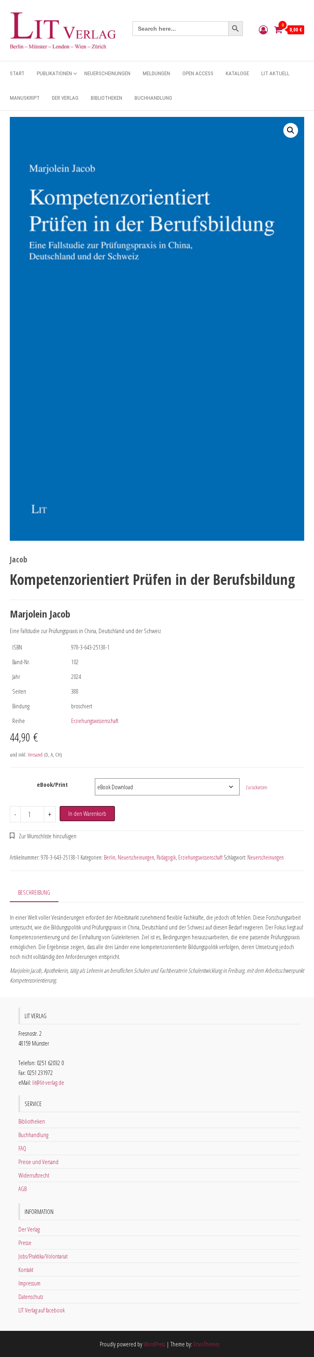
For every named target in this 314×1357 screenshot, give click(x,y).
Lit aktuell (275, 73)
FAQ (22, 1148)
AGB (22, 1189)
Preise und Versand (38, 1162)
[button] (290, 130)
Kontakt (25, 1269)
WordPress (154, 1344)
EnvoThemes (206, 1344)
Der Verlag (65, 98)
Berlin (109, 857)
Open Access (197, 73)
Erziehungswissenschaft (94, 721)
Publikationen (54, 73)
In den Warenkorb (87, 813)
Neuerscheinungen (107, 73)
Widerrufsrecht (33, 1175)
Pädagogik (166, 857)
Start (17, 73)
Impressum (29, 1283)
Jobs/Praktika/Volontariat (42, 1256)
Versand (35, 754)
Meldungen (156, 73)
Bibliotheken (106, 98)
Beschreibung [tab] (34, 892)
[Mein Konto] (263, 29)
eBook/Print (52, 784)
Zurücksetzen (256, 787)
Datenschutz (30, 1296)
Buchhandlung (153, 98)
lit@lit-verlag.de (48, 1082)
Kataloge (237, 73)
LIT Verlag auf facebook (41, 1310)
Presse (24, 1242)
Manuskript (25, 98)
